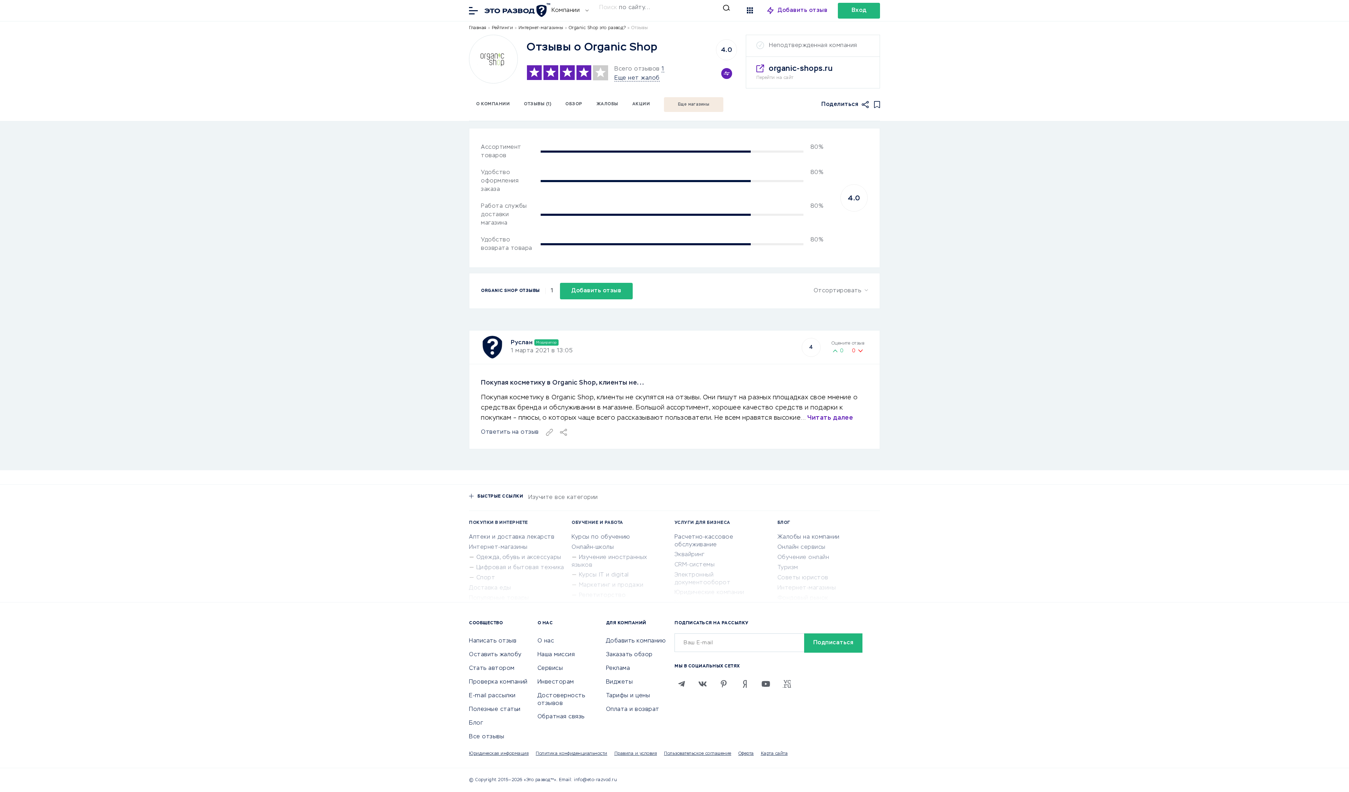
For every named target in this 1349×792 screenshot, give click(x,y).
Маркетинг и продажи (611, 585)
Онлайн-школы (593, 547)
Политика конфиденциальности (571, 754)
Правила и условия (635, 754)
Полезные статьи (495, 709)
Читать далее (830, 418)
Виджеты (619, 682)
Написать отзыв (492, 641)
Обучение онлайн (803, 557)
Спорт (485, 578)
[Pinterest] (724, 684)
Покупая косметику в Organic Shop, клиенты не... (562, 383)
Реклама (618, 668)
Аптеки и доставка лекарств (511, 537)
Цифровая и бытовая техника (520, 568)
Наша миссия (556, 655)
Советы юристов (802, 578)
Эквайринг (689, 555)
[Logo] (493, 59)
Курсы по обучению (601, 537)
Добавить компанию (636, 641)
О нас (545, 641)
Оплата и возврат (632, 709)
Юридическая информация (499, 754)
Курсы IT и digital (604, 575)
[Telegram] (681, 684)
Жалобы (607, 104)
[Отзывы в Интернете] (516, 10)
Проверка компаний (498, 682)
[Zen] (745, 684)
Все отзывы (486, 737)
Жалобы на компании (808, 537)
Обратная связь (561, 717)
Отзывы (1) (537, 104)
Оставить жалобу (495, 655)
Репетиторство (602, 595)
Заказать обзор (629, 655)
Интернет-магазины (498, 547)
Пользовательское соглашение (697, 754)
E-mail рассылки (492, 696)
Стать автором (492, 668)
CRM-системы (694, 565)
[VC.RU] (787, 684)
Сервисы (550, 668)
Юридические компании (709, 592)
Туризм (787, 568)
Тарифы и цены (628, 696)
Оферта (746, 754)
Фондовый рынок (802, 598)
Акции (641, 104)
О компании (493, 104)
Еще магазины (693, 104)
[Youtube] (766, 684)
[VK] (703, 684)
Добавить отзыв (802, 10)
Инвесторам (555, 682)
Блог (476, 723)
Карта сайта (774, 754)
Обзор (573, 104)
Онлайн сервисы (801, 547)
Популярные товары (499, 598)
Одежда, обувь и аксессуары (518, 557)
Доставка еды (490, 588)
